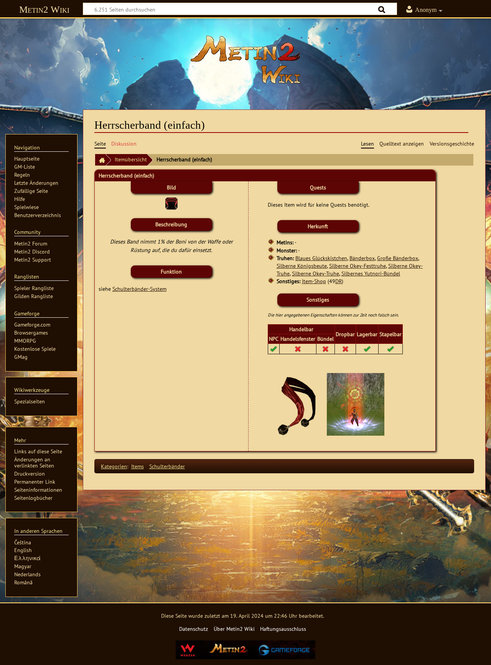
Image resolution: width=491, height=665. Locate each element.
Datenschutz (193, 628)
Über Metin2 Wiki (234, 628)
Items (137, 466)
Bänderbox (362, 258)
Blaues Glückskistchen (321, 258)
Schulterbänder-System (139, 288)
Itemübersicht (131, 159)
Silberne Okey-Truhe (315, 273)
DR (338, 281)
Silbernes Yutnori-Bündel (370, 273)
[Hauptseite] (245, 59)
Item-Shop (314, 281)
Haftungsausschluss (283, 628)
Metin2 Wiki (44, 9)
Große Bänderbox (397, 258)
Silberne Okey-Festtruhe (357, 265)
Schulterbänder (167, 466)
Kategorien (114, 466)
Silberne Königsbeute (302, 265)
